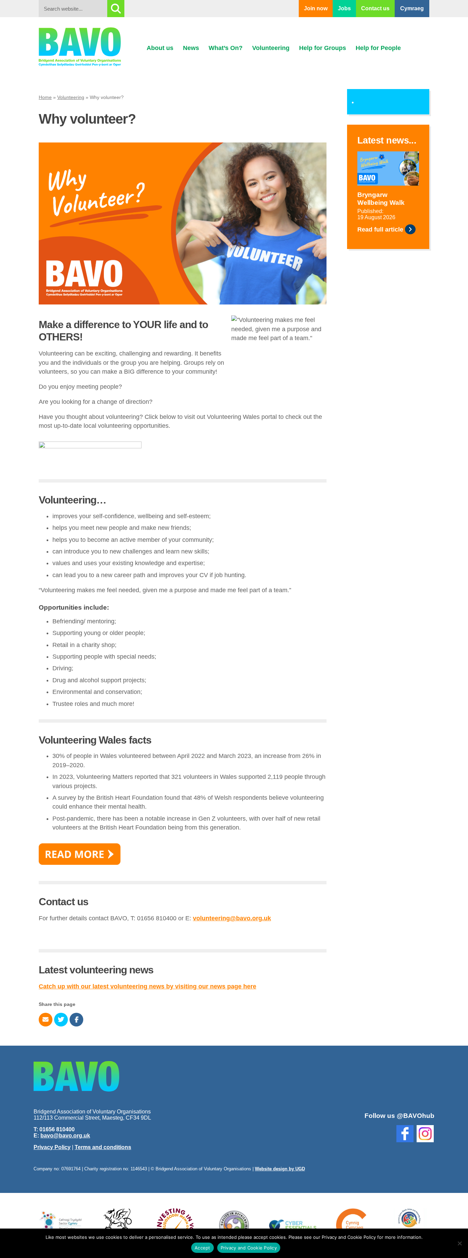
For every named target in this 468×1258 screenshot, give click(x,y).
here (249, 986)
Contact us (375, 8)
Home (45, 97)
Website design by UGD (280, 1168)
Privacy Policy (52, 1147)
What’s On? (226, 48)
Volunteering (271, 48)
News (191, 48)
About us (160, 48)
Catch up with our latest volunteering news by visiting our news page (140, 986)
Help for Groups (322, 48)
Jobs (344, 8)
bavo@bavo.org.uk (65, 1135)
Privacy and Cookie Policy (249, 1247)
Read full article (380, 229)
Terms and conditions (103, 1147)
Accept (202, 1247)
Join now (316, 8)
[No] (459, 1243)
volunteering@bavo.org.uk (232, 918)
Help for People (378, 48)
